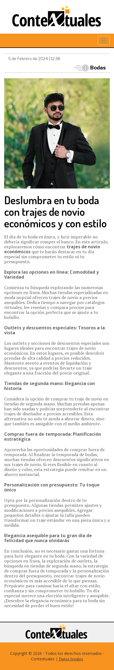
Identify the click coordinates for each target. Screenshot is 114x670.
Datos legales (71, 658)
